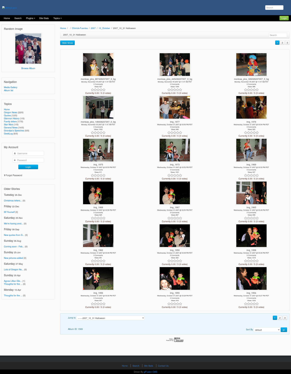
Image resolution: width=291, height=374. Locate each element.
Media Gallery (10, 87)
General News (11, 127)
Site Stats (149, 365)
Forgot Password (14, 175)
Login (284, 18)
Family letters (10, 121)
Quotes (7, 115)
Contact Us (163, 365)
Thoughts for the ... (13, 283)
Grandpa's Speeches (14, 130)
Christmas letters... (13, 200)
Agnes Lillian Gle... (13, 280)
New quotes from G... (14, 234)
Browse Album (28, 68)
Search (136, 365)
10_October (104, 28)
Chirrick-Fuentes (80, 28)
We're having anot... (13, 223)
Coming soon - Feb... (14, 246)
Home (7, 109)
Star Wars (8, 124)
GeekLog (8, 133)
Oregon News (10, 112)
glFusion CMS (150, 371)
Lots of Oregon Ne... (13, 269)
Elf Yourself (9, 211)
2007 (93, 28)
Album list (8, 90)
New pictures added (13, 257)
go (284, 329)
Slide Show (67, 42)
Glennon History (11, 118)
